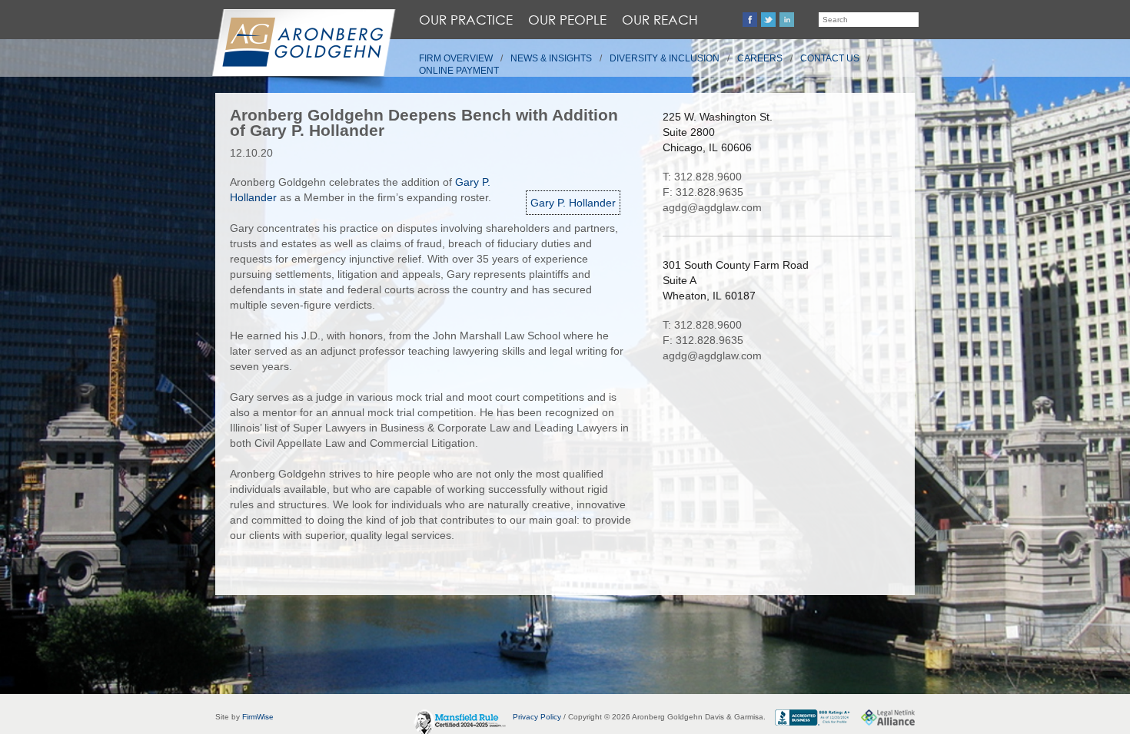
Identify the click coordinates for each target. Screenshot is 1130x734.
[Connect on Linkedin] (786, 19)
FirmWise (258, 717)
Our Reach (660, 20)
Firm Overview (456, 58)
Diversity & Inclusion (665, 58)
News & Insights (551, 58)
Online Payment (459, 70)
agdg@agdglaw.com (712, 207)
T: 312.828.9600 (702, 176)
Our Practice (466, 20)
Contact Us (829, 58)
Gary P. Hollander (573, 203)
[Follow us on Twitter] (768, 19)
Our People (567, 20)
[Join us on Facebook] (750, 19)
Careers (760, 58)
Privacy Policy (537, 717)
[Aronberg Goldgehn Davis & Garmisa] (302, 50)
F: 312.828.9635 (703, 192)
